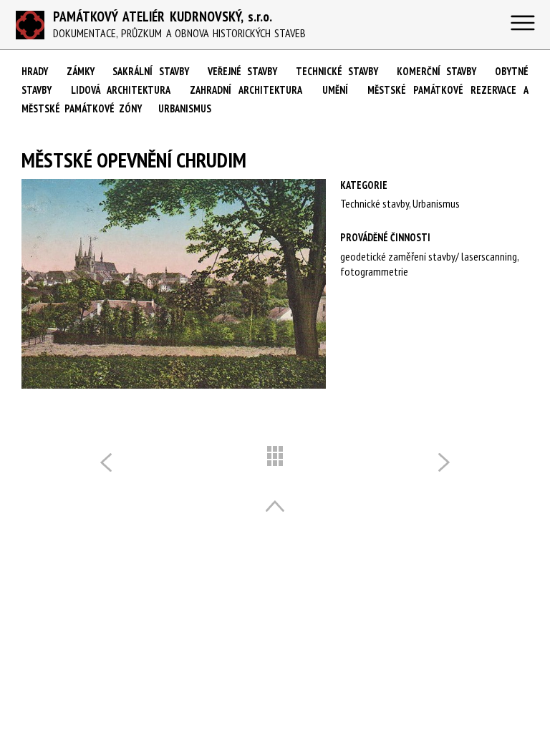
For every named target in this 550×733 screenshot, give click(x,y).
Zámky (81, 71)
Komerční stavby (437, 71)
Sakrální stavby (150, 71)
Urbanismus (184, 108)
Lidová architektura (120, 90)
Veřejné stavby (243, 71)
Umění (335, 90)
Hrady (34, 71)
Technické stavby (337, 71)
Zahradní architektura (246, 90)
